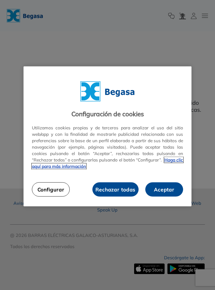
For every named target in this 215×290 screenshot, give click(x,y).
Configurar (51, 189)
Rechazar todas (115, 189)
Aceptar (164, 189)
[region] (107, 136)
